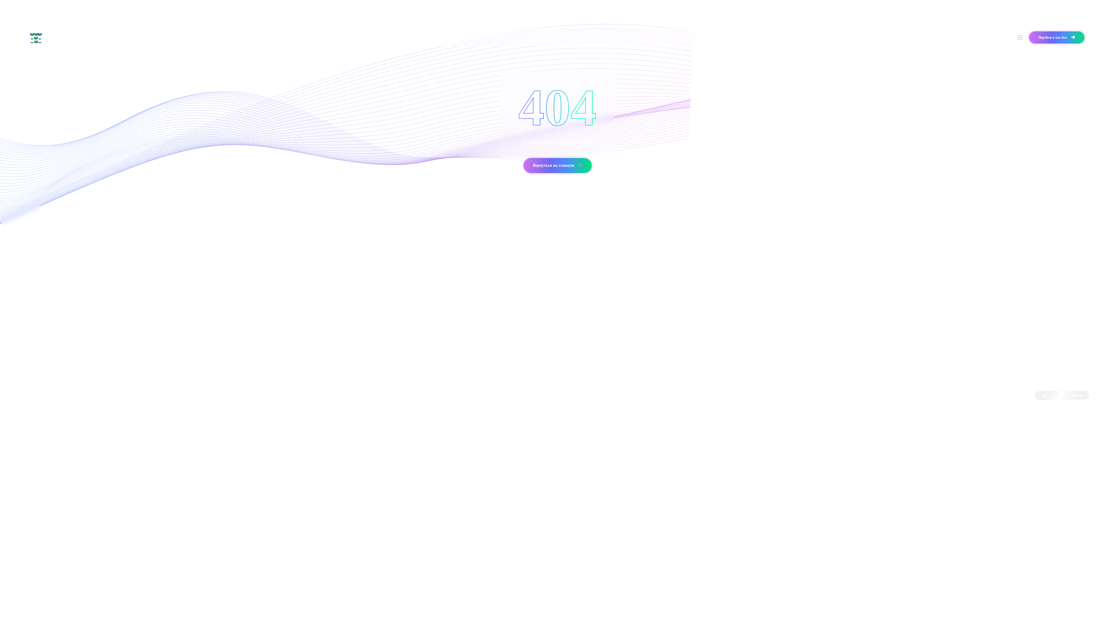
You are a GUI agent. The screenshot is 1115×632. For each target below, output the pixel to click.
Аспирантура (203, 37)
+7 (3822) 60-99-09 (42, 306)
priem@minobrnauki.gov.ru (623, 274)
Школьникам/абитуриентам (129, 37)
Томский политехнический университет (78, 396)
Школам (229, 37)
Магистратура (173, 37)
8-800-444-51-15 (593, 257)
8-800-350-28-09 (57, 290)
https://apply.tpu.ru (107, 371)
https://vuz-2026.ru (113, 355)
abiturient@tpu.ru (77, 322)
